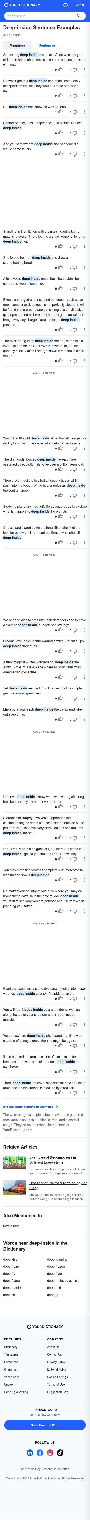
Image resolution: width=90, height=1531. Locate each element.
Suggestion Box (57, 1392)
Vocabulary (11, 1377)
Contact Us (54, 1354)
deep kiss (10, 1259)
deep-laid (54, 1287)
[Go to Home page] (22, 5)
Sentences (47, 45)
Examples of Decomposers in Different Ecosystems (52, 1160)
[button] (65, 5)
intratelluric (11, 1225)
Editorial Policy (56, 1369)
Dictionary (10, 1347)
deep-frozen (56, 1266)
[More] (84, 69)
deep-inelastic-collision (64, 1280)
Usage (8, 1384)
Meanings (17, 45)
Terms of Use (56, 1384)
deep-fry (9, 1273)
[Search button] (79, 16)
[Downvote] (74, 70)
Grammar (10, 1369)
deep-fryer (54, 1273)
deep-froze (11, 1266)
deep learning (57, 1259)
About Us (53, 1347)
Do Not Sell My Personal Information (45, 1469)
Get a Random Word (45, 1425)
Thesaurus (11, 1354)
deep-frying (11, 1280)
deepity (52, 1294)
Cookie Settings (57, 1377)
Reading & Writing (16, 1392)
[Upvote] (60, 70)
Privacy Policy (56, 1362)
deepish (9, 1294)
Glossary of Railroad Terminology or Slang (58, 1185)
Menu (80, 5)
